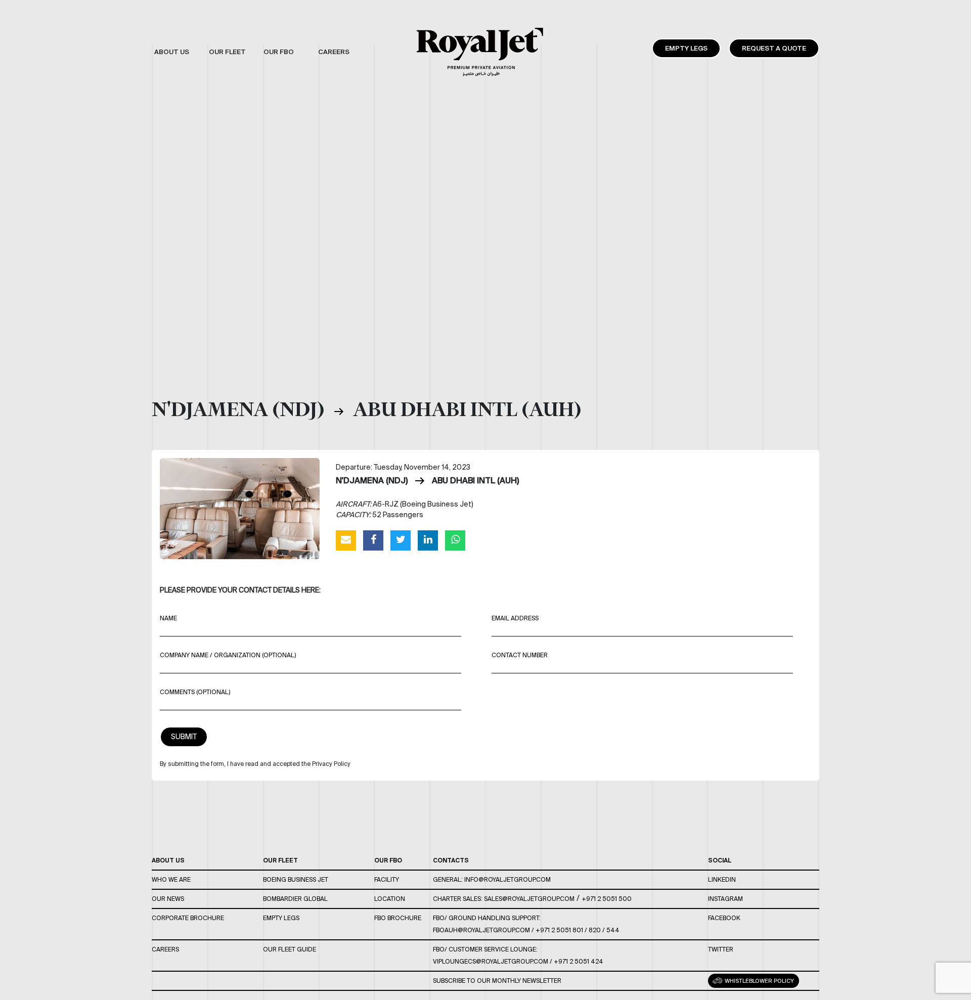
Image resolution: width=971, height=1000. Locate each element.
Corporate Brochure (188, 918)
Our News (168, 898)
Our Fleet (280, 860)
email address (515, 618)
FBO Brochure (397, 918)
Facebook (724, 918)
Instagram (725, 898)
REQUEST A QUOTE (774, 48)
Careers (165, 949)
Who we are (171, 879)
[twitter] (400, 540)
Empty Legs (686, 48)
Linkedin (722, 879)
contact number (520, 655)
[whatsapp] (455, 540)
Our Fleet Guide (289, 949)
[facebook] (373, 540)
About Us (168, 860)
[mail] (346, 540)
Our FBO (388, 860)
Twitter (720, 949)
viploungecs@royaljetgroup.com (490, 961)
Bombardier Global (295, 898)
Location (389, 898)
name (168, 618)
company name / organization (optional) (228, 655)
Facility (386, 879)
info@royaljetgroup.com (507, 879)
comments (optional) (195, 692)
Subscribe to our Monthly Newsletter (497, 980)
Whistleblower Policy (758, 981)
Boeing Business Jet (295, 879)
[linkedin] (428, 540)
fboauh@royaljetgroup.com (481, 930)
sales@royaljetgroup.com (529, 898)
